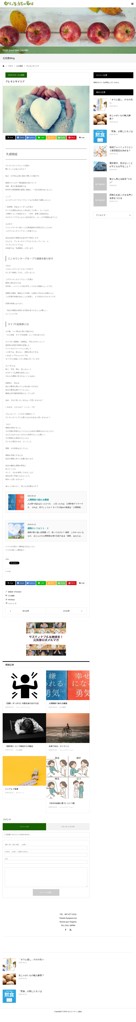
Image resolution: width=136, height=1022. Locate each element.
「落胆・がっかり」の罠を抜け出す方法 (22, 703)
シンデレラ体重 (11, 789)
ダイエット (20, 793)
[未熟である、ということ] (68, 728)
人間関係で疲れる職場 (38, 500)
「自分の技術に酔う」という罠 (62, 803)
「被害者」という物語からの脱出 (19, 746)
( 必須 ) (15, 844)
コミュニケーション (23, 707)
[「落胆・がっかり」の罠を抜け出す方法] (24, 685)
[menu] (132, 3)
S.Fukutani (17, 592)
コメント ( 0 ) (24, 826)
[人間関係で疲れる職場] (68, 685)
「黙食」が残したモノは (121, 131)
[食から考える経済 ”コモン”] (100, 184)
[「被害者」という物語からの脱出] (24, 728)
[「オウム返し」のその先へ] (100, 104)
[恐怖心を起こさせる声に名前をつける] (100, 199)
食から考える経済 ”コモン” (120, 181)
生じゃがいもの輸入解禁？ (120, 117)
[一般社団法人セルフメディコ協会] (19, 4)
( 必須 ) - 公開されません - (17, 851)
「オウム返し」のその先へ (121, 101)
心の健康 (21, 75)
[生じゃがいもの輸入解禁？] (100, 120)
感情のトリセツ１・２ (38, 528)
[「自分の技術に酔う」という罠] (68, 778)
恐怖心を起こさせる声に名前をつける (121, 196)
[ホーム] (4, 66)
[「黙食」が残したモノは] (100, 136)
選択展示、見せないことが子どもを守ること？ (121, 165)
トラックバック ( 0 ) (68, 826)
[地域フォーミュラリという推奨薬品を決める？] (100, 152)
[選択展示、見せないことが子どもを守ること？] (100, 168)
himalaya (11, 600)
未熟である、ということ (59, 746)
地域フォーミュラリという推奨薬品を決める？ (121, 149)
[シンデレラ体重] (24, 771)
